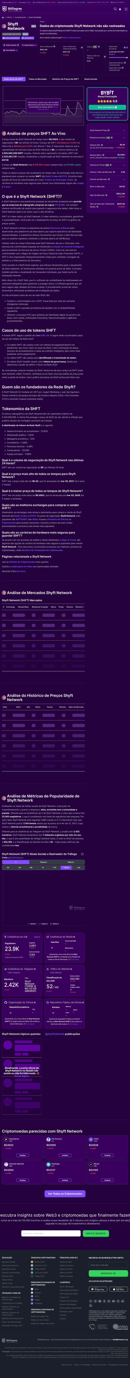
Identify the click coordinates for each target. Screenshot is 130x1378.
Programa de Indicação (68, 1301)
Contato (63, 1319)
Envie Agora (74, 959)
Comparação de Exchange (12, 1303)
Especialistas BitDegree (69, 1290)
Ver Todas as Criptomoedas (65, 1193)
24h (95, 47)
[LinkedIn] (109, 1301)
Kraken (55, 176)
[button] (118, 2)
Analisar (23, 1155)
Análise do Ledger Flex (40, 1316)
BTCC (64, 176)
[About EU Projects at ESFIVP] (98, 1326)
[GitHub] (91, 1306)
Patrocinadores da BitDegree (71, 1308)
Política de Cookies (99, 1365)
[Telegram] (95, 1301)
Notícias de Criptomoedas (22, 562)
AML (62, 205)
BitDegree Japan (66, 1311)
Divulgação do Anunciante (118, 1365)
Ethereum (55, 228)
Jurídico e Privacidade (81, 1365)
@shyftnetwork (15, 857)
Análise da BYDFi (66, 1273)
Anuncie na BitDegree (68, 1304)
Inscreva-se (108, 1273)
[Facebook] (104, 1301)
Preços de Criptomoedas (11, 1322)
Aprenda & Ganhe (8, 1262)
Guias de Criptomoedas (11, 1273)
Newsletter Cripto (9, 1269)
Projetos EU (64, 1297)
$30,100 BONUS (106, 107)
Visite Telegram (14, 972)
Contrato (63, 1315)
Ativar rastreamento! (72, 38)
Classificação (20, 17)
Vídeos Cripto (7, 1280)
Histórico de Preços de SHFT (65, 79)
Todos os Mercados (38, 79)
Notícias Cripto (7, 1276)
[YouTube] (100, 1301)
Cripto (9, 17)
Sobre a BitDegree (67, 1287)
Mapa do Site (66, 1365)
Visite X (37, 937)
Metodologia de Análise (69, 1294)
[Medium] (113, 1301)
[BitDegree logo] (9, 1340)
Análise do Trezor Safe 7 (40, 1320)
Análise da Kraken (66, 1265)
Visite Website (56, 972)
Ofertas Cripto (7, 1283)
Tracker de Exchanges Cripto (58, 179)
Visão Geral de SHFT (13, 79)
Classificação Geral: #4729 (12, 34)
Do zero (21, 571)
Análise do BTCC (66, 1269)
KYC (57, 205)
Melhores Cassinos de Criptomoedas (10, 1313)
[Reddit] (123, 1301)
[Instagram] (118, 1301)
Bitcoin (66, 228)
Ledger (80, 183)
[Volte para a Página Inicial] (4, 17)
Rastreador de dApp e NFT (12, 1325)
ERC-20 (45, 335)
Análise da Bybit (66, 1262)
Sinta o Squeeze (96, 1233)
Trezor (7, 186)
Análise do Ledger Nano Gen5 (42, 1323)
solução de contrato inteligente (68, 246)
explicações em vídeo (22, 566)
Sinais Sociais (90, 79)
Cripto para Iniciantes (10, 1265)
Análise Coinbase (66, 1276)
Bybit (48, 176)
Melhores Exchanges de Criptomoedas (11, 1298)
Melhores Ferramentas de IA (12, 1318)
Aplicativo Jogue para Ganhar (13, 1287)
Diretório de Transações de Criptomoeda (42, 550)
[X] (91, 1301)
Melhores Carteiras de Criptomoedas (10, 1308)
